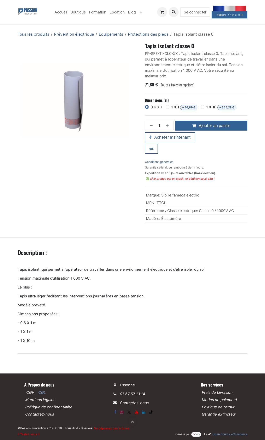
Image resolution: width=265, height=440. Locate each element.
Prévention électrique (74, 34)
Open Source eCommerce (229, 434)
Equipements (111, 34)
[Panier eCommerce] (162, 12)
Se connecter (195, 12)
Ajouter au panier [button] (214, 125)
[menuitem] (61, 12)
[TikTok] (151, 412)
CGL (42, 392)
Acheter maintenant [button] (172, 137)
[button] (174, 12)
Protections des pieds (148, 34)
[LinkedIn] (143, 412)
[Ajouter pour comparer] (151, 149)
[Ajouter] (168, 125)
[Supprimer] (150, 125)
